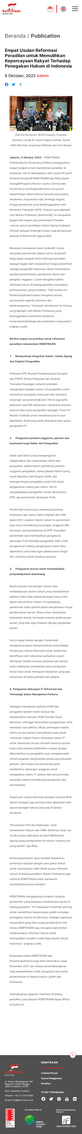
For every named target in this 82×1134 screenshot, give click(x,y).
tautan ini (18, 1004)
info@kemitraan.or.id (22, 1100)
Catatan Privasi (49, 1073)
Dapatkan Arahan (20, 1091)
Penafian (46, 1083)
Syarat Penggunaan (51, 1078)
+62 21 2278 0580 (23, 1095)
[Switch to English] (63, 9)
